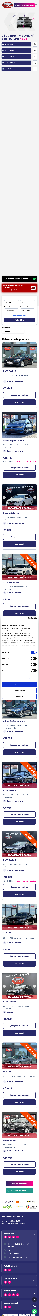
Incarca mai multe (19, 1183)
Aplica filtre (19, 320)
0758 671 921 (13, 1250)
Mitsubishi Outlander (14, 721)
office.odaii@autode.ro (17, 1257)
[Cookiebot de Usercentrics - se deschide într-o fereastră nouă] (28, 618)
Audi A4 (7, 932)
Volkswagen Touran (13, 440)
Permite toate (19, 685)
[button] (19, 1235)
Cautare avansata (19, 315)
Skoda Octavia (11, 513)
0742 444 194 (13, 1253)
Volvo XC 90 (9, 1140)
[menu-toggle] (36, 5)
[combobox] (11, 302)
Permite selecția (19, 690)
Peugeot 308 (9, 1001)
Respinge (19, 696)
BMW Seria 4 (9, 790)
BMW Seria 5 (9, 371)
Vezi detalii (19, 402)
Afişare (30, 679)
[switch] (34, 658)
